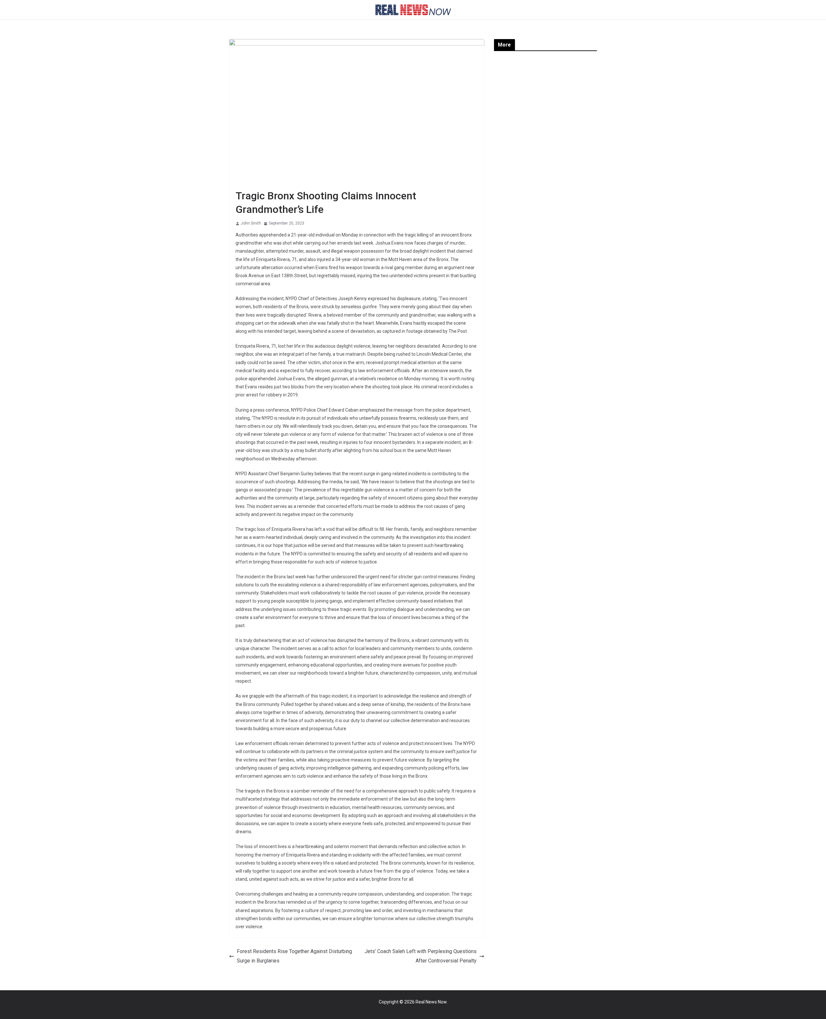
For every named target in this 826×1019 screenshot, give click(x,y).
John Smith (251, 223)
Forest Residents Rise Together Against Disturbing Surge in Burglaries (294, 956)
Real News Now (431, 1001)
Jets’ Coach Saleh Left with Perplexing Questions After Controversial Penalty (421, 956)
